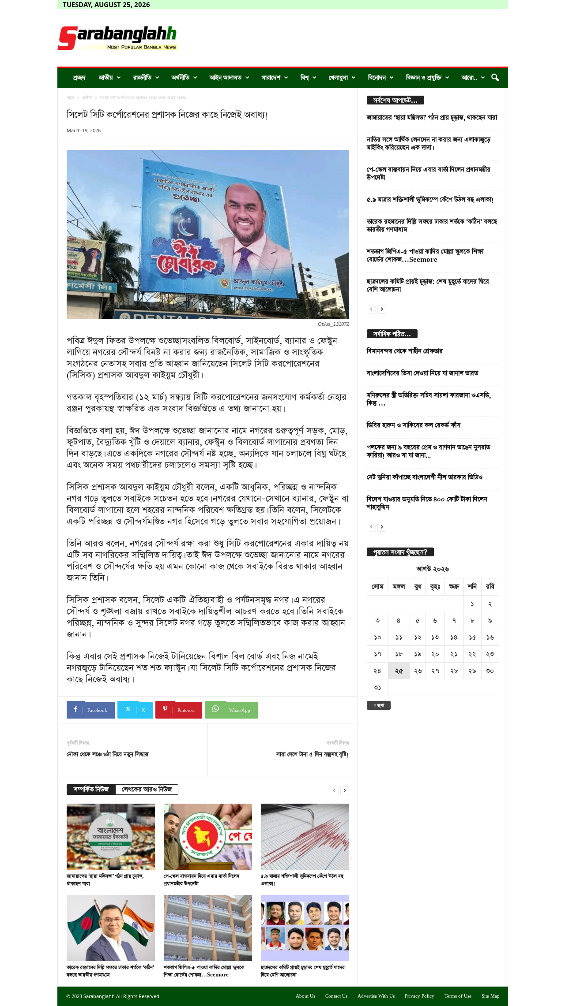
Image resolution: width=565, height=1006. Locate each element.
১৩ (435, 637)
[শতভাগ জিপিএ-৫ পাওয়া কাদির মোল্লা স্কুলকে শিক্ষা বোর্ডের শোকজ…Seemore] (208, 928)
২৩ (490, 654)
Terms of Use (457, 996)
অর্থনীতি (180, 78)
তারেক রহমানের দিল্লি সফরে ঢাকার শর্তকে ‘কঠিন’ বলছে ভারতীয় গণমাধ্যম (432, 225)
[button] (495, 78)
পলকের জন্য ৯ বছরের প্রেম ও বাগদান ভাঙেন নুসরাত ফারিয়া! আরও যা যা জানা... (428, 451)
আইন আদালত (225, 78)
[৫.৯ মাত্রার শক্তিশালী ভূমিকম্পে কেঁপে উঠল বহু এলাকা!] (305, 837)
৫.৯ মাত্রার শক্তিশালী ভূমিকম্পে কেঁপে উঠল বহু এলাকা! (430, 199)
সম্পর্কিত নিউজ (91, 789)
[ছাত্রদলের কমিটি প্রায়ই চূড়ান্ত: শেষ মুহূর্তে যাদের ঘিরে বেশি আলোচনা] (305, 928)
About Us (305, 996)
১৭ (377, 654)
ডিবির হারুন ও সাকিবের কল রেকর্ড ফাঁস (413, 425)
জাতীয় (106, 78)
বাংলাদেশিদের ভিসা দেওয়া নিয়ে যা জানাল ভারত (422, 373)
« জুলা (378, 705)
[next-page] (344, 789)
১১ (399, 637)
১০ (377, 637)
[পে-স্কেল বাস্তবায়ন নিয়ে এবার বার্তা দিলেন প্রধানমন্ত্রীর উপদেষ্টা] (208, 837)
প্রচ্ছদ (79, 78)
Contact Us (336, 996)
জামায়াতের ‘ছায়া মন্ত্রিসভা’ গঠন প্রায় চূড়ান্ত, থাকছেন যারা (432, 117)
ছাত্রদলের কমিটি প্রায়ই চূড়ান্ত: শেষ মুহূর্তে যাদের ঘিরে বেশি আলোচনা (428, 285)
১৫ (472, 637)
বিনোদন (377, 78)
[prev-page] (334, 789)
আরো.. (469, 78)
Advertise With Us (376, 996)
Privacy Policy (419, 996)
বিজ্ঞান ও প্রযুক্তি (423, 78)
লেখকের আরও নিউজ (147, 789)
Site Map (491, 996)
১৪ (454, 637)
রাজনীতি (142, 78)
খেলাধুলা (338, 78)
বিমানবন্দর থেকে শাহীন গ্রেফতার (405, 351)
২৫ (399, 670)
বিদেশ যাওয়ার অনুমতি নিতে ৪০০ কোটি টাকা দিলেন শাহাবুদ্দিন (427, 503)
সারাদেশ (271, 78)
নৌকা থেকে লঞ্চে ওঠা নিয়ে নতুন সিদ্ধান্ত (108, 754)
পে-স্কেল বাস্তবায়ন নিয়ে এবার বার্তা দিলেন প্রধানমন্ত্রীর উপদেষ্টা (428, 173)
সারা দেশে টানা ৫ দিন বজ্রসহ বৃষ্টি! (312, 754)
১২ (418, 637)
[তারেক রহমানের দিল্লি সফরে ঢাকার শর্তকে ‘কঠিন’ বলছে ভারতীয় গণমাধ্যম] (111, 928)
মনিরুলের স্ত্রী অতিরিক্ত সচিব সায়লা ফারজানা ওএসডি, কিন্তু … (429, 399)
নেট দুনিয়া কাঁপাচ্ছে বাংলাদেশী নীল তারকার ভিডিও (424, 477)
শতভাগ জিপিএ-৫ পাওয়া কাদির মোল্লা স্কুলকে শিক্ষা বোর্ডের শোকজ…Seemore (425, 255)
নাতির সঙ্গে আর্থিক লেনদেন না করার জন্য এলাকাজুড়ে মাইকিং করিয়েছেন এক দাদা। (428, 143)
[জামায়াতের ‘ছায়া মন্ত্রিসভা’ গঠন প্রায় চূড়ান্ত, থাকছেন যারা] (111, 837)
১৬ (490, 637)
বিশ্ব (305, 78)
